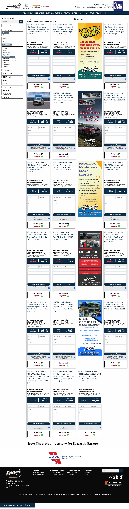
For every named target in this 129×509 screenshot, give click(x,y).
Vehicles (36, 470)
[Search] (21, 21)
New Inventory (38, 472)
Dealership (88, 470)
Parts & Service (73, 470)
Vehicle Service (72, 472)
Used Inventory (38, 474)
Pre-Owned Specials (57, 474)
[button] (28, 13)
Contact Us (87, 474)
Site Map (49, 494)
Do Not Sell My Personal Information (66, 494)
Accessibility (30, 494)
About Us (87, 472)
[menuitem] (12, 33)
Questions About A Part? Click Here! (17, 505)
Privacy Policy (40, 494)
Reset (12, 26)
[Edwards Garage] (29, 6)
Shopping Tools (57, 470)
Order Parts (71, 474)
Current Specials (56, 472)
